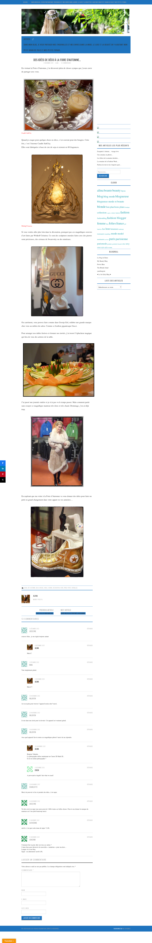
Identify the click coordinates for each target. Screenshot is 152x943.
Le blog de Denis (102, 258)
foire (61, 588)
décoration (56, 588)
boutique (127, 207)
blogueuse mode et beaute (110, 201)
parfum (107, 239)
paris (65, 588)
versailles (74, 588)
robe (123, 244)
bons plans (119, 206)
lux (103, 228)
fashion (124, 212)
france (120, 223)
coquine (109, 213)
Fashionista (118, 929)
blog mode (109, 196)
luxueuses (114, 228)
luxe (107, 228)
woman (110, 247)
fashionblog (102, 218)
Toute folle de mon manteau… (45, 613)
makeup (121, 229)
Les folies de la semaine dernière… (108, 158)
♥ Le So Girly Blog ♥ (104, 274)
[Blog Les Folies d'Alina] (75, 21)
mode (114, 233)
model (121, 233)
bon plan (110, 206)
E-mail (24, 899)
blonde (101, 206)
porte (69, 588)
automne (32, 588)
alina (25, 588)
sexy (128, 243)
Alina (56, 63)
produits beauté (117, 244)
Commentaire (27, 870)
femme (101, 223)
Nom (23, 890)
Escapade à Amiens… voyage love (108, 151)
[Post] (3, 480)
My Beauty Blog (102, 261)
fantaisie (118, 213)
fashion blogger (116, 218)
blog (37, 588)
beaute (108, 190)
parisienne (122, 239)
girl (125, 224)
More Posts (38, 599)
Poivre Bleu (101, 264)
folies (112, 223)
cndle (45, 588)
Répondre (90, 629)
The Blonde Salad (102, 268)
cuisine (50, 588)
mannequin (100, 234)
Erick (37, 770)
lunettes (99, 229)
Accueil (25, 2)
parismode (102, 243)
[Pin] (3, 474)
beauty (116, 190)
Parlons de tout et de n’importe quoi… (109, 165)
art (29, 588)
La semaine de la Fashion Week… (108, 161)
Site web (25, 908)
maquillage (107, 234)
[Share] (3, 463)
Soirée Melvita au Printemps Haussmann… (73, 613)
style (106, 247)
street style (100, 247)
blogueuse (122, 196)
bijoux (123, 191)
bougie (41, 588)
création (113, 213)
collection (101, 212)
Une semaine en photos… (105, 155)
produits (109, 244)
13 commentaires (66, 63)
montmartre (100, 239)
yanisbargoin (101, 271)
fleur (107, 224)
